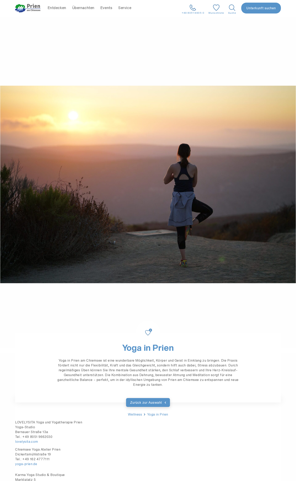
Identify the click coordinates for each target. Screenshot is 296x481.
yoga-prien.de (26, 463)
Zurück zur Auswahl (146, 402)
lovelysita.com (26, 441)
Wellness (135, 414)
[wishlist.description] (148, 328)
